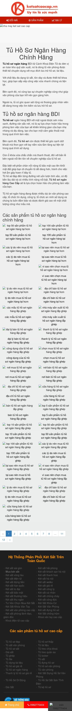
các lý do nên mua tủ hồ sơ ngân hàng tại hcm (18, 260)
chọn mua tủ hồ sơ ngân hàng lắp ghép (54, 359)
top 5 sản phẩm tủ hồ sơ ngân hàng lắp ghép (54, 416)
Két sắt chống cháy (48, 596)
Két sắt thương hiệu (16, 596)
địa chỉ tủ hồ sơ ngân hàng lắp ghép (18, 397)
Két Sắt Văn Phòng (48, 606)
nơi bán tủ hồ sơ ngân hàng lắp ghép (54, 378)
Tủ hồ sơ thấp (45, 641)
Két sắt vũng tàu (15, 575)
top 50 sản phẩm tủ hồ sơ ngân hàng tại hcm (18, 236)
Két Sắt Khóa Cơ (47, 603)
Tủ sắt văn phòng (15, 645)
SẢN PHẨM (37, 20)
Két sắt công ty (46, 589)
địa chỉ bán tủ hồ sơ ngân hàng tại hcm (54, 299)
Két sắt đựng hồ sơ (48, 610)
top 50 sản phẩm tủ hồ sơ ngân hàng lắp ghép (54, 435)
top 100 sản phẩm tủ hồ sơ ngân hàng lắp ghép (18, 456)
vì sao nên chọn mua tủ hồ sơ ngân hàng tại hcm (54, 279)
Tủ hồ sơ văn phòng (49, 666)
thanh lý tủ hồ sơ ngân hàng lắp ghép (54, 340)
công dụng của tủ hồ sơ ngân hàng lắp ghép (18, 359)
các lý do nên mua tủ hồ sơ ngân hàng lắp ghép (54, 456)
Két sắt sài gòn (14, 568)
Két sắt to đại (13, 589)
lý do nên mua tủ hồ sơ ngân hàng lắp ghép (18, 498)
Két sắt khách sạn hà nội (51, 571)
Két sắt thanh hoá (48, 575)
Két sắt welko (45, 582)
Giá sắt (9, 652)
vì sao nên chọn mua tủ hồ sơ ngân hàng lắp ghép (54, 478)
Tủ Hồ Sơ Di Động (16, 680)
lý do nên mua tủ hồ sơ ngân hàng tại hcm (18, 299)
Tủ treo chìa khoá (47, 648)
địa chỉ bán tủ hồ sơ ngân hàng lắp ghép (54, 498)
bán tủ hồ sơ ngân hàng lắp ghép (18, 416)
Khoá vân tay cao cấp (50, 617)
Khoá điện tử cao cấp (17, 620)
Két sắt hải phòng (47, 568)
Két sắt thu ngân (15, 599)
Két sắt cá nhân (46, 592)
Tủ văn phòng (45, 669)
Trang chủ (13, 704)
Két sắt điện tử (14, 578)
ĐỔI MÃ (13, 20)
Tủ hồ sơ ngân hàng (17, 669)
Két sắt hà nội (45, 578)
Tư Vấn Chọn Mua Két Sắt (20, 603)
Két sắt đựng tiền (15, 582)
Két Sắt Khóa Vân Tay (18, 606)
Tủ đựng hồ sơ (46, 662)
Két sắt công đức (47, 599)
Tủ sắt (41, 659)
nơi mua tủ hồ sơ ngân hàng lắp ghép (18, 378)
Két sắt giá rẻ (45, 585)
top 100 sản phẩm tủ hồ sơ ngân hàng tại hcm (54, 238)
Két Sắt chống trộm (48, 613)
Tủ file (9, 659)
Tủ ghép (10, 655)
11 (62, 533)
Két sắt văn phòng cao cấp (20, 610)
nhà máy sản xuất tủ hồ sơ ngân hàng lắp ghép (54, 320)
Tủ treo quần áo (47, 652)
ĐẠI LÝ (58, 20)
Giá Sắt (10, 687)
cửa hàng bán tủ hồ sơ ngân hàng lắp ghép (18, 517)
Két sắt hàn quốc (15, 585)
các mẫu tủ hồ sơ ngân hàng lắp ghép (18, 318)
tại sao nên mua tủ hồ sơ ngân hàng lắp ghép (18, 476)
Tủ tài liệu (43, 645)
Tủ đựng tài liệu (14, 662)
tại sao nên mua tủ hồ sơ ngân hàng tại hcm (54, 258)
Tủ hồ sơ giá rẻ (14, 666)
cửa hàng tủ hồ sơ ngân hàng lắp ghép (54, 397)
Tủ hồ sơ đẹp (13, 641)
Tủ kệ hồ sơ (44, 687)
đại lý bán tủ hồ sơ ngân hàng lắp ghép (18, 340)
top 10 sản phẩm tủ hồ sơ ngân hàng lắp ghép (18, 435)
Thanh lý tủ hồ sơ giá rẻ (19, 673)
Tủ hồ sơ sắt (12, 648)
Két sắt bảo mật (14, 592)
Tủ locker (43, 655)
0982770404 (37, 704)
